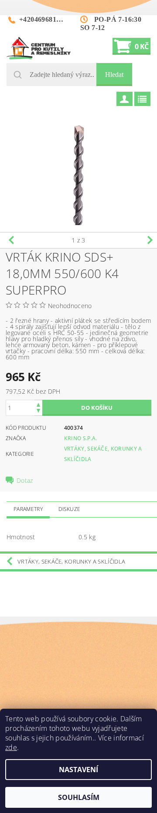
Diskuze (69, 509)
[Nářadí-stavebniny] (39, 48)
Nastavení (78, 769)
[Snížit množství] (38, 412)
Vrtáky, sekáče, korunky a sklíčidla (71, 561)
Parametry (28, 509)
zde (11, 747)
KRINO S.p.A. (80, 438)
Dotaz (25, 480)
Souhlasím (78, 797)
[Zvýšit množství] (38, 404)
